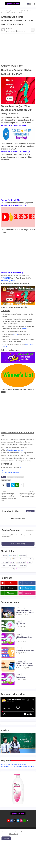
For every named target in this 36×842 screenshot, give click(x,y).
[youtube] (8, 820)
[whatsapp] (24, 820)
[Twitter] (13, 485)
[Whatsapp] (17, 485)
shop (4, 565)
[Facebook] (8, 485)
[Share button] (22, 485)
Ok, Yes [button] (6, 838)
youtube (10, 583)
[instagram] (21, 820)
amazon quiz (19, 477)
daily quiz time (10, 11)
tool (13, 568)
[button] (29, 4)
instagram (28, 593)
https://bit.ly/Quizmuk (8, 281)
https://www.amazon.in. (15, 450)
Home (2, 11)
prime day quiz (21, 562)
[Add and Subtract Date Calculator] (8, 639)
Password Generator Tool (25, 650)
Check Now (12, 834)
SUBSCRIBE (6, 278)
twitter (10, 588)
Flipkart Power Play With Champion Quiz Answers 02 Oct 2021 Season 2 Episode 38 (24, 611)
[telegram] (18, 820)
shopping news (12, 565)
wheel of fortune (21, 568)
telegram (28, 588)
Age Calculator (21, 624)
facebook (28, 583)
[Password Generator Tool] (8, 652)
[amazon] (27, 820)
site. (20, 467)
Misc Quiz (5, 562)
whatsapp (10, 593)
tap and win (5, 568)
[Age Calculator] (8, 626)
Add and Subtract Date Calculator (24, 638)
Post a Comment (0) (18, 544)
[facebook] (11, 820)
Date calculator (21, 677)
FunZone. (25, 328)
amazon (10, 477)
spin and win (23, 565)
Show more (30, 511)
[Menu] (2, 4)
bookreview (23, 555)
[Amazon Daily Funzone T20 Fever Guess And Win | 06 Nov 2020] (8, 666)
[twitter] (15, 820)
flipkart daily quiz (17, 558)
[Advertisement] (18, 48)
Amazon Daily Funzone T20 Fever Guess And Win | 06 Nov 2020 (25, 664)
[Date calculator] (8, 679)
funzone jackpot (28, 558)
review (29, 562)
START (15, 334)
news (12, 562)
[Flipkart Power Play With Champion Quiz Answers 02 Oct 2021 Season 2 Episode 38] (8, 612)
